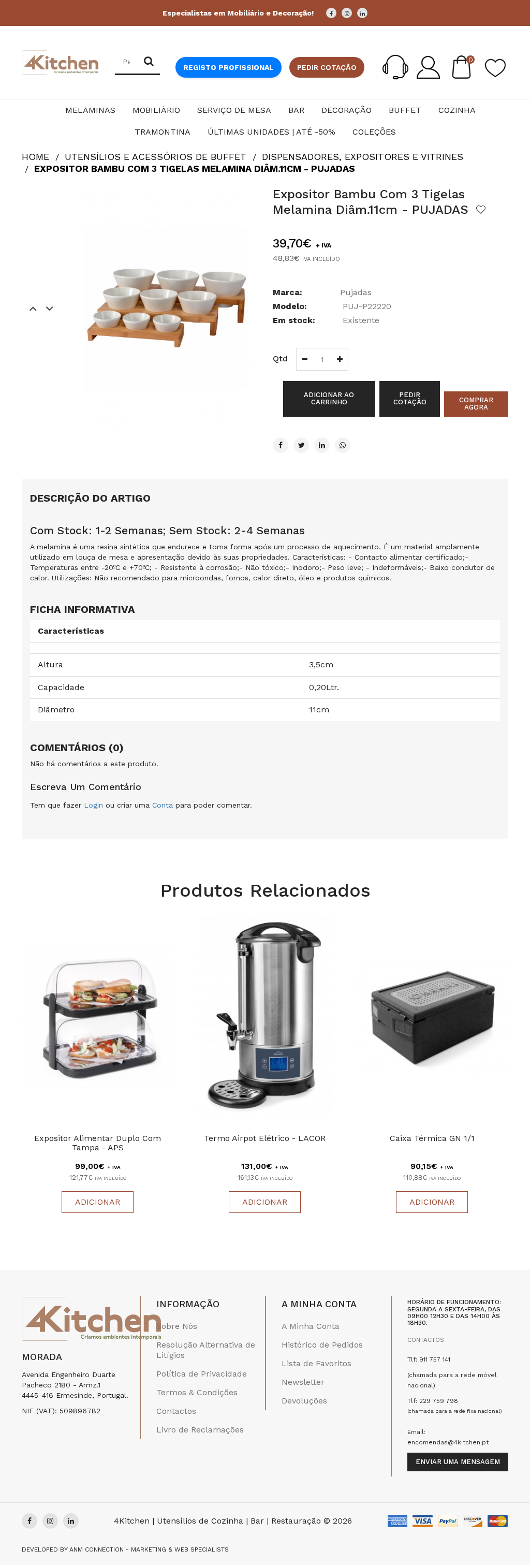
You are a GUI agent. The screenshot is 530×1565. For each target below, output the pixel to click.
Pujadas (356, 292)
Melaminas (90, 110)
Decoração (346, 110)
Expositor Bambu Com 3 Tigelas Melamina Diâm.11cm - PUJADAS (194, 168)
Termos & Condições (197, 1392)
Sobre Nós (176, 1326)
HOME (35, 156)
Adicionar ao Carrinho (329, 398)
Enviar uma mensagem (458, 1462)
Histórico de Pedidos (322, 1345)
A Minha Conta (311, 1326)
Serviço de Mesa (234, 110)
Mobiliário (156, 110)
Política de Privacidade (201, 1374)
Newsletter (303, 1382)
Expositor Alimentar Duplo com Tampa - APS (97, 1142)
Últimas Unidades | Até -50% (271, 132)
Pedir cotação (327, 67)
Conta (162, 805)
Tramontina (162, 132)
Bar (296, 110)
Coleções (374, 132)
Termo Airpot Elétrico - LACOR (265, 1138)
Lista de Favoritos (316, 1363)
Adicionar (97, 1202)
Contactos (176, 1411)
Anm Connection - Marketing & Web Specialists (149, 1549)
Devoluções (304, 1401)
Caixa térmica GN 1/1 (432, 1138)
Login (93, 805)
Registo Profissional (228, 67)
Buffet (405, 110)
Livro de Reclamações (200, 1430)
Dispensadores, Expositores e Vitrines (362, 156)
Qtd (280, 358)
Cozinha (457, 110)
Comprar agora (476, 403)
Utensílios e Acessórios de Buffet (155, 156)
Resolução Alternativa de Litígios (205, 1350)
